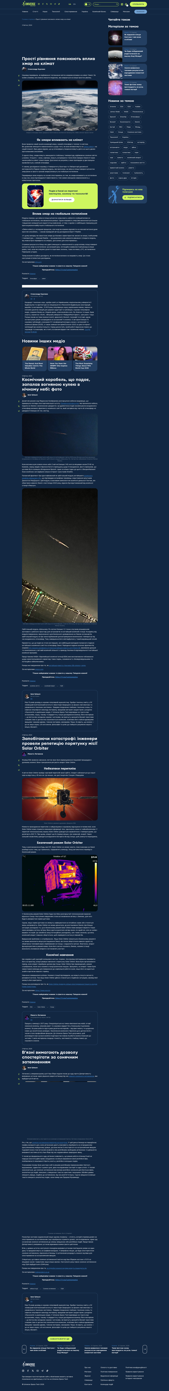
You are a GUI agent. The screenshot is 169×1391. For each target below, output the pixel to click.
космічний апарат (50, 686)
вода (126, 147)
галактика (126, 152)
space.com (39, 669)
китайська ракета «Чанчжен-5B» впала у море (67, 665)
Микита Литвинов (35, 754)
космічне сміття (34, 686)
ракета (131, 168)
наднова (113, 163)
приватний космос (117, 168)
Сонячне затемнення (49, 1288)
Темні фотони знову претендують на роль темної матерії (133, 87)
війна (134, 147)
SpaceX (113, 117)
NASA (126, 112)
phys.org (38, 262)
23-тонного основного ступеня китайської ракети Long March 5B (54, 648)
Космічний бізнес (99, 11)
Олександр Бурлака (36, 69)
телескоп (126, 173)
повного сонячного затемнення (81, 1076)
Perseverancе (138, 112)
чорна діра (122, 178)
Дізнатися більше (62, 200)
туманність (138, 173)
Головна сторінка (28, 19)
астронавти (114, 147)
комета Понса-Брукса (75, 1363)
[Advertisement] (60, 43)
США (61, 686)
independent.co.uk (42, 1272)
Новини (25, 11)
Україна (85, 11)
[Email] (31, 299)
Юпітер (130, 142)
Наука (45, 11)
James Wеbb (115, 112)
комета (120, 158)
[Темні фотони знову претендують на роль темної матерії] (115, 87)
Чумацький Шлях (116, 142)
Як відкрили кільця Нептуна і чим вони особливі (132, 37)
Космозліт (141, 11)
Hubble (137, 107)
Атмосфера (33, 278)
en (74, 4)
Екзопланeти (125, 122)
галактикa (114, 152)
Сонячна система (134, 132)
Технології (56, 11)
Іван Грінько (33, 395)
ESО (129, 107)
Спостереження (71, 11)
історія (133, 178)
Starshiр (123, 117)
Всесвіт (113, 122)
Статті (35, 11)
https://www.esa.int (42, 990)
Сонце (52, 1007)
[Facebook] (34, 299)
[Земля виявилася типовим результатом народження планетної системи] (115, 71)
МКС (120, 127)
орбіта (123, 163)
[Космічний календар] (122, 4)
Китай (112, 127)
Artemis (113, 107)
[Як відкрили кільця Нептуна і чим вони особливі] (115, 37)
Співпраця (114, 11)
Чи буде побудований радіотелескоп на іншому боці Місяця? (133, 53)
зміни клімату (89, 147)
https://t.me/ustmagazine (66, 270)
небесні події (34, 1288)
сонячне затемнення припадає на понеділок (49, 1142)
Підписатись (135, 197)
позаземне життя (137, 163)
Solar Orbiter (41, 1007)
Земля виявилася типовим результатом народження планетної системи (134, 71)
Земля (137, 122)
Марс (129, 127)
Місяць (137, 127)
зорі (111, 158)
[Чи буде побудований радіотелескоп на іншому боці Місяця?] (115, 54)
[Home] (28, 4)
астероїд (140, 142)
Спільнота (138, 4)
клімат (44, 278)
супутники (114, 173)
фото (112, 178)
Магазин (126, 11)
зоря (136, 152)
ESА (31, 1007)
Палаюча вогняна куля (70, 403)
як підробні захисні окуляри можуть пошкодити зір (67, 1268)
